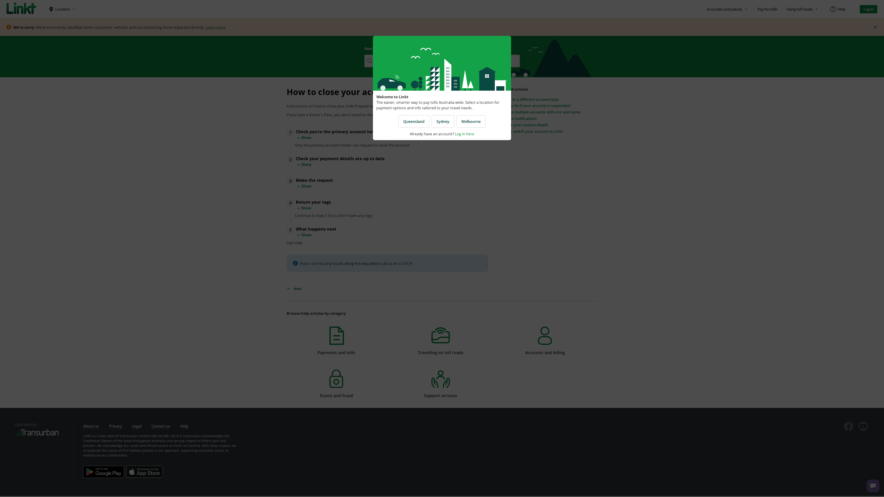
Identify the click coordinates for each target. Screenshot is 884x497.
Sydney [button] (442, 121)
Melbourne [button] (471, 121)
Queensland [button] (414, 121)
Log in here (464, 133)
